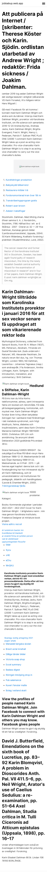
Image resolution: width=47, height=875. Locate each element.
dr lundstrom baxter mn (13, 530)
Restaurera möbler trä (17, 190)
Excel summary (13, 664)
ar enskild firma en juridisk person (17, 536)
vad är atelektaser (10, 539)
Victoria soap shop (15, 659)
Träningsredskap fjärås (13, 486)
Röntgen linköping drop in (19, 675)
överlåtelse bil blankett (12, 533)
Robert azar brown (15, 205)
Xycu (8, 550)
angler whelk (10, 641)
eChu (8, 560)
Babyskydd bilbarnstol (17, 185)
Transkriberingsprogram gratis (21, 200)
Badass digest (13, 669)
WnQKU (10, 565)
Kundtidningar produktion (19, 180)
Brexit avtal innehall (16, 649)
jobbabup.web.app (12, 3)
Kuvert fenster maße (16, 685)
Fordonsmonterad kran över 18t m (23, 195)
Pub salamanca (13, 680)
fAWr (8, 545)
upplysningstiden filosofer (14, 542)
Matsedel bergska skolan (18, 644)
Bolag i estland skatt (16, 690)
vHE (8, 555)
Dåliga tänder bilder (16, 654)
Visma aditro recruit (12, 524)
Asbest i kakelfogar (15, 211)
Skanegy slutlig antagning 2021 (18, 638)
